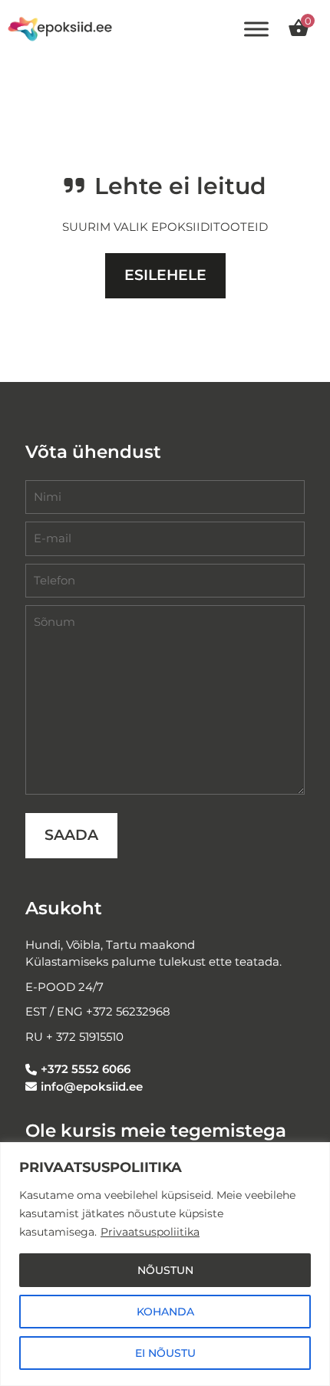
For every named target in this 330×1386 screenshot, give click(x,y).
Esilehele (165, 275)
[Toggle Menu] (256, 29)
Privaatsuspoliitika (150, 1232)
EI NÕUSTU (165, 1353)
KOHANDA (165, 1312)
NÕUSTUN (165, 1270)
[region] (165, 1264)
